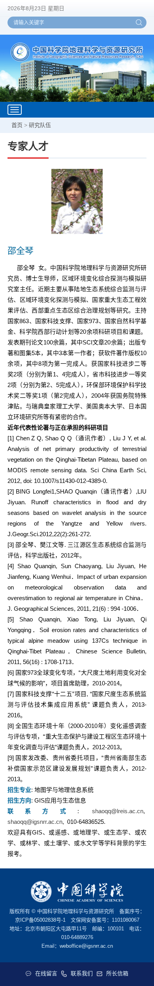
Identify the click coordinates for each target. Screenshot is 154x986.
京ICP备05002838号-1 (40, 920)
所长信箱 (117, 973)
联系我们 (82, 973)
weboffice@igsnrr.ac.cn (86, 946)
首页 (17, 125)
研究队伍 (40, 125)
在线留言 (46, 973)
